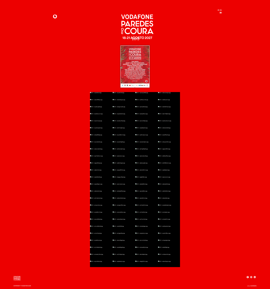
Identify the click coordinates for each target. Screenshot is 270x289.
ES (221, 10)
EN (218, 10)
